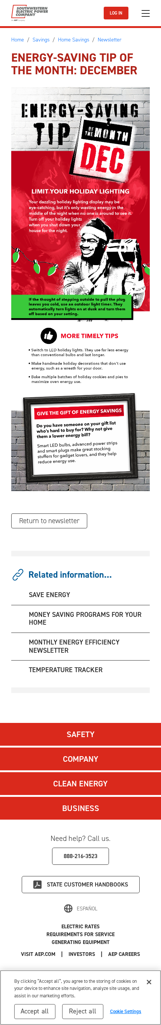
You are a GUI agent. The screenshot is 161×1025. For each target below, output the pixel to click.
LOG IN (116, 13)
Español (87, 908)
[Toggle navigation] (145, 13)
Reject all (82, 1011)
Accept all (35, 1011)
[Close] (149, 982)
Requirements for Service (80, 934)
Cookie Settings (126, 1011)
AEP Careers (124, 954)
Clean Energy (80, 783)
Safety (81, 734)
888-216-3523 (80, 856)
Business (80, 808)
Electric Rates (80, 926)
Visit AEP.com (38, 954)
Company (80, 759)
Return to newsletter (49, 520)
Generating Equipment (81, 942)
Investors (82, 954)
